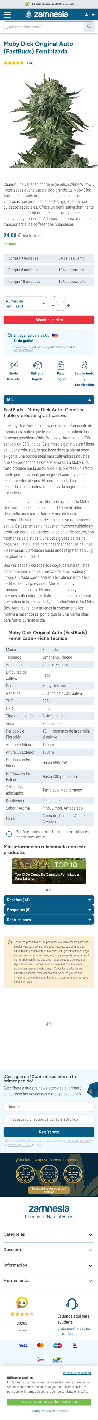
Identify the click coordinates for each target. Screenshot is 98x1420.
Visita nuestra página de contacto (74, 1331)
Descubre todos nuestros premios (49, 1190)
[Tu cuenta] (86, 14)
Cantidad (60, 297)
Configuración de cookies (49, 1411)
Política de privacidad (77, 1373)
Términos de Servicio (19, 1145)
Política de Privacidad (78, 1141)
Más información (23, 350)
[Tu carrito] (93, 14)
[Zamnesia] (46, 14)
